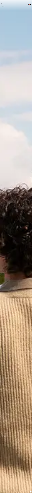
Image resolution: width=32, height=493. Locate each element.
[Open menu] (1, 4)
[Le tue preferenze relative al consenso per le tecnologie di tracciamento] (31, 491)
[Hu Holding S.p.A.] (29, 4)
